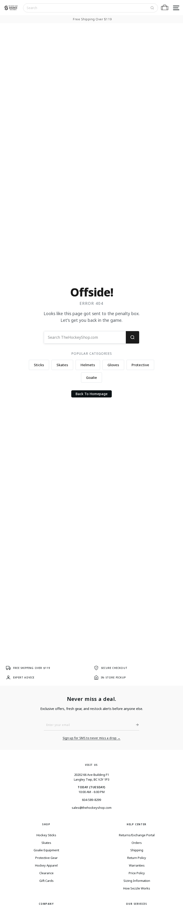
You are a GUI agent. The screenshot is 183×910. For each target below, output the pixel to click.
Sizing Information (136, 880)
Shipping (136, 850)
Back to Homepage (91, 394)
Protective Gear (46, 858)
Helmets (88, 364)
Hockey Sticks (46, 835)
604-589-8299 (91, 800)
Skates (62, 364)
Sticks (39, 364)
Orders (137, 843)
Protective (140, 364)
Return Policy (136, 858)
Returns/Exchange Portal (137, 835)
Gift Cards (46, 880)
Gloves (113, 364)
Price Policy (137, 873)
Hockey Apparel (46, 865)
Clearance (46, 873)
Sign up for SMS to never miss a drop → (92, 738)
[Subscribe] (135, 725)
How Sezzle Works (136, 888)
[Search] (152, 8)
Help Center (137, 824)
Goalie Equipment (46, 850)
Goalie (91, 377)
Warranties (137, 865)
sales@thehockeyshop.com (92, 807)
